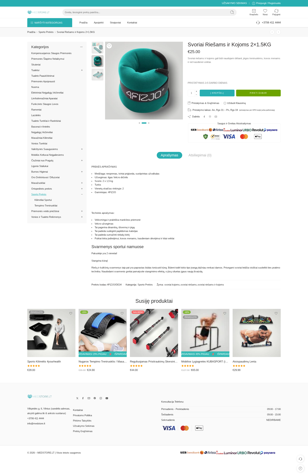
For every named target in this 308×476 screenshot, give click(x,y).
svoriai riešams (189, 284)
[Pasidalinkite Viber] (210, 116)
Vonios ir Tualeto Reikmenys (46, 217)
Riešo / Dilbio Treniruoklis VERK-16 (254, 361)
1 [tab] (139, 126)
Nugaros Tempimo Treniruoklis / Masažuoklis (51, 361)
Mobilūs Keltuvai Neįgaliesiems (47, 155)
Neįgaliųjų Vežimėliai (42, 132)
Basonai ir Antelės (40, 126)
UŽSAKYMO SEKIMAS (234, 3)
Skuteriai (35, 64)
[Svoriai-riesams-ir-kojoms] (97, 48)
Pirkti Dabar (258, 93)
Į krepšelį (217, 93)
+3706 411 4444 (270, 22)
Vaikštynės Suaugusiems (44, 149)
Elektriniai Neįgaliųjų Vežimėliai (47, 92)
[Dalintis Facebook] (204, 116)
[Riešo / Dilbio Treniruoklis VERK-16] (257, 333)
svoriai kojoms (172, 284)
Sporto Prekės (46, 32)
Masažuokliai (38, 183)
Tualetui (35, 70)
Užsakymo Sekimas (83, 426)
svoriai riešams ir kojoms (211, 284)
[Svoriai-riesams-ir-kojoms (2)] (144, 80)
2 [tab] (144, 126)
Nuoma (35, 87)
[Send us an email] (88, 398)
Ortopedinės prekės (41, 188)
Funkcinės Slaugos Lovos (44, 104)
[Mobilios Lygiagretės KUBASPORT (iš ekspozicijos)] (154, 333)
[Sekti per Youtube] (106, 398)
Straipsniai (115, 22)
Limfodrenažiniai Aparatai (44, 98)
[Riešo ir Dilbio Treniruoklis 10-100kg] (278, 32)
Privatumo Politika (82, 415)
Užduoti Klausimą (236, 103)
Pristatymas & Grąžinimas (205, 103)
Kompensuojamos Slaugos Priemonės (51, 53)
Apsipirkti (98, 22)
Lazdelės (36, 115)
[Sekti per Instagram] (100, 398)
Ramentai (36, 109)
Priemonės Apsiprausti (43, 81)
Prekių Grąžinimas (83, 431)
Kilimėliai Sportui (43, 200)
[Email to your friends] (215, 116)
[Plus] (196, 91)
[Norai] (109, 45)
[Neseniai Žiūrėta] (300, 468)
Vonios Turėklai (39, 143)
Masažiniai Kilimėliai (41, 138)
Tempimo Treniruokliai (45, 205)
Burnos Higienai (39, 171)
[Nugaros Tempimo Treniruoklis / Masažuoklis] (51, 333)
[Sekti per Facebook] (83, 398)
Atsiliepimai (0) (199, 155)
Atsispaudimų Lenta (193, 361)
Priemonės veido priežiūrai (45, 211)
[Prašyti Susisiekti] (300, 458)
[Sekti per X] (77, 398)
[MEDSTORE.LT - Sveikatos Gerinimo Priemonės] (38, 12)
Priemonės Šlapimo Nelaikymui (47, 59)
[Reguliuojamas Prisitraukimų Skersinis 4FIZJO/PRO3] (103, 333)
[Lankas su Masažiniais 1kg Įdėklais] (272, 32)
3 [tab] (148, 126)
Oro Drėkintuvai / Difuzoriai (45, 177)
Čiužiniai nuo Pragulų (42, 160)
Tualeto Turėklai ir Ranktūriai (46, 121)
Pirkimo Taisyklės (82, 420)
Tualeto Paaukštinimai (42, 76)
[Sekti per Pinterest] (95, 398)
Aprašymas (169, 155)
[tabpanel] (144, 81)
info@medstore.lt (36, 423)
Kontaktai (132, 22)
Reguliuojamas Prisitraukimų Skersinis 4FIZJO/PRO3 (103, 361)
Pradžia (83, 22)
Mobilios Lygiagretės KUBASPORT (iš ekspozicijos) (154, 361)
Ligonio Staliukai (39, 166)
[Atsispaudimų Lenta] (205, 333)
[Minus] (196, 94)
